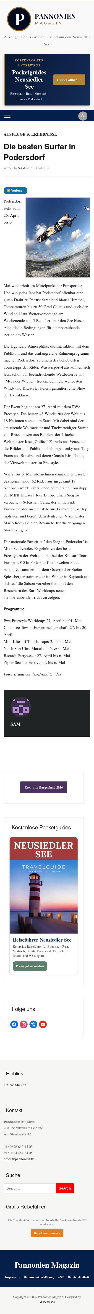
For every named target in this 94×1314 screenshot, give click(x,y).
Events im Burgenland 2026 (44, 787)
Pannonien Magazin (47, 1264)
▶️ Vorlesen (15, 190)
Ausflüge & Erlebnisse (30, 134)
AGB (61, 1277)
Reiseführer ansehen (47, 1233)
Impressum (12, 1277)
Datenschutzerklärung (39, 1277)
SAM (21, 168)
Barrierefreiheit (78, 1277)
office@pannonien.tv (19, 1158)
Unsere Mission (15, 1084)
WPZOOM (47, 1302)
